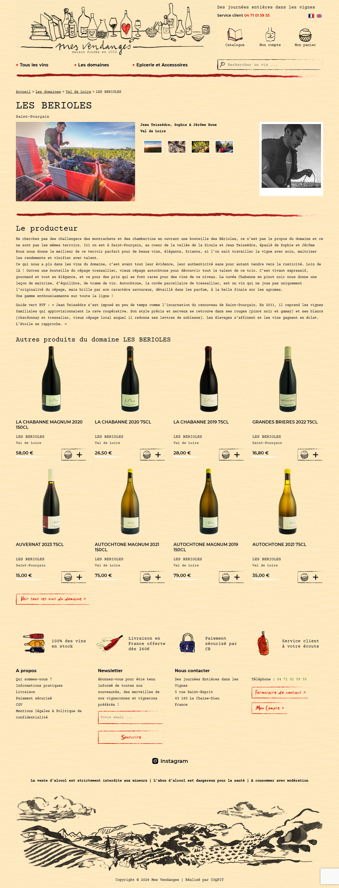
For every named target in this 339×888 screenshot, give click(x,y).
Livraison (25, 692)
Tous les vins (34, 64)
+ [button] (79, 454)
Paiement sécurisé (34, 698)
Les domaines (93, 64)
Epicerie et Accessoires (162, 64)
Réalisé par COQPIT (204, 880)
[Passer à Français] (311, 15)
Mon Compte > (270, 708)
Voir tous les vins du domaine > (53, 598)
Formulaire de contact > (281, 692)
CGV (19, 705)
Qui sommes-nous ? (34, 679)
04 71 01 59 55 (257, 15)
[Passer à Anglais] (319, 15)
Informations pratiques (39, 686)
